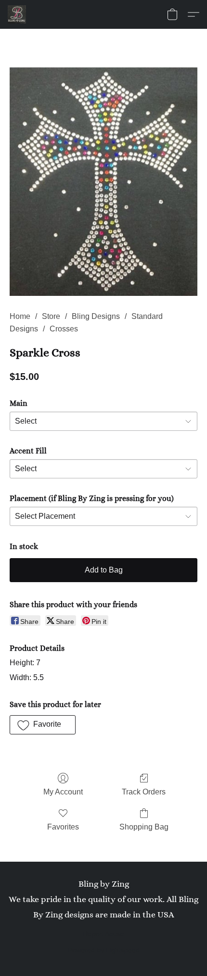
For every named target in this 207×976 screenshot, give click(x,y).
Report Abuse (103, 934)
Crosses (64, 329)
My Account (63, 792)
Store (51, 316)
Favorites (63, 827)
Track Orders (144, 792)
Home (20, 316)
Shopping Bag (143, 827)
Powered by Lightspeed (104, 950)
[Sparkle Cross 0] (103, 181)
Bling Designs (96, 316)
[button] (17, 14)
